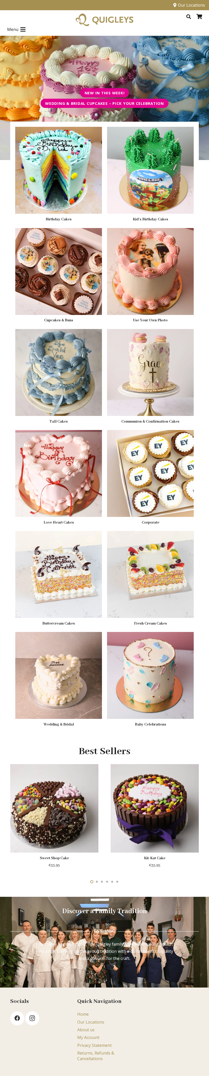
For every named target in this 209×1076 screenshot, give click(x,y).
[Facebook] (17, 1018)
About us (86, 1030)
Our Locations (90, 1022)
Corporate (150, 522)
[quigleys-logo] (104, 20)
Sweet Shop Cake (54, 858)
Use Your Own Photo (150, 320)
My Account (88, 1037)
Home (83, 1014)
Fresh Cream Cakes (150, 623)
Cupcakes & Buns (58, 320)
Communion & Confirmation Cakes (150, 421)
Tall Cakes (58, 421)
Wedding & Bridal (59, 724)
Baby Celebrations (150, 724)
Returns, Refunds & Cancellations (95, 1055)
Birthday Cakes (59, 219)
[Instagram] (32, 1018)
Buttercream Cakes (58, 623)
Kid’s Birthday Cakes (150, 219)
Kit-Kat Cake (154, 858)
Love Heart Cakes (59, 522)
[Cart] (199, 16)
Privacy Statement (94, 1045)
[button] (189, 16)
